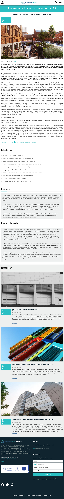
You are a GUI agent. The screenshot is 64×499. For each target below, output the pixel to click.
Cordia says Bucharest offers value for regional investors (18, 158)
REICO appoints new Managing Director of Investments (17, 175)
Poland (27, 142)
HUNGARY (38, 14)
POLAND (15, 14)
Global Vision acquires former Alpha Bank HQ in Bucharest (18, 161)
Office (15, 61)
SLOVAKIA (32, 14)
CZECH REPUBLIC (23, 14)
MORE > (3, 461)
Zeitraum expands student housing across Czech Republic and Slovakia (22, 173)
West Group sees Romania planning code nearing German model (20, 167)
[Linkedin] (7, 484)
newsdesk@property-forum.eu (9, 459)
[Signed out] (2, 3)
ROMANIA (45, 14)
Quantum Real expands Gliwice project (13, 155)
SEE (50, 14)
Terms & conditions (36, 495)
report (34, 142)
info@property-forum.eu (42, 448)
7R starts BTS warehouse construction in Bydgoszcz (16, 178)
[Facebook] (2, 484)
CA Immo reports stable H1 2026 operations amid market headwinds (21, 164)
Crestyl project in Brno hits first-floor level (14, 170)
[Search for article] (55, 3)
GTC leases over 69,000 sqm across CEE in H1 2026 (16, 181)
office (22, 142)
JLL (12, 142)
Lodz (16, 142)
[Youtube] (12, 484)
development (6, 142)
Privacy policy (47, 495)
